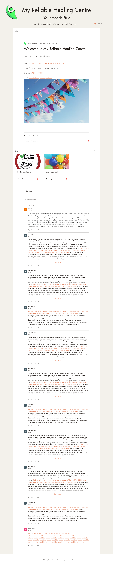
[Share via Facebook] (25, 135)
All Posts (17, 31)
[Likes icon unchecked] (29, 230)
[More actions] (88, 43)
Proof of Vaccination (24, 172)
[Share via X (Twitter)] (29, 135)
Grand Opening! (52, 172)
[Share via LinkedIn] (33, 135)
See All (96, 151)
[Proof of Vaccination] (28, 161)
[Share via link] (37, 135)
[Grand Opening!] (56, 161)
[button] (96, 31)
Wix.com (74, 560)
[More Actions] (88, 209)
